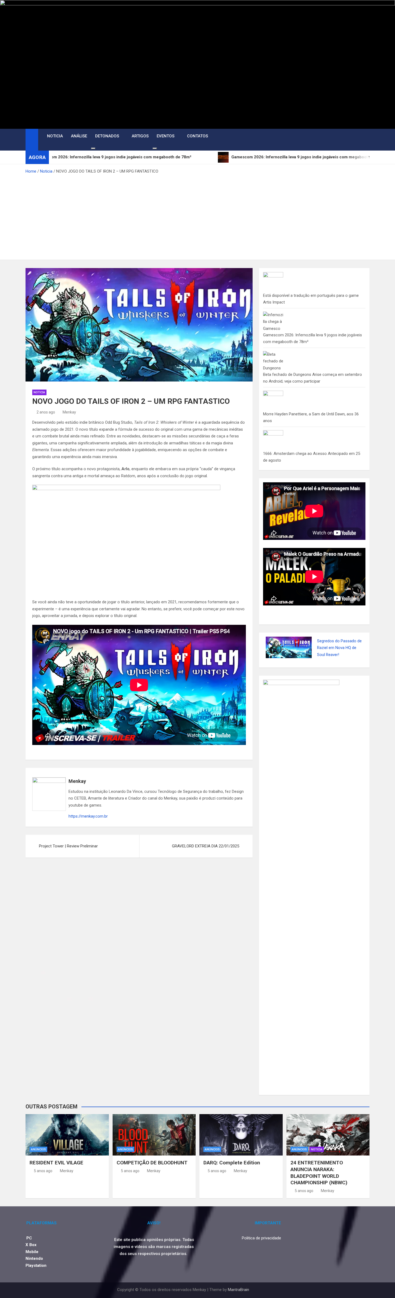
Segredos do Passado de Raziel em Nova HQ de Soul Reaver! (339, 648)
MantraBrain (238, 1289)
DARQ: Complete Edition (231, 1163)
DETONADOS (107, 136)
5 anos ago (43, 1171)
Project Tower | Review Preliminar (68, 846)
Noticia (55, 136)
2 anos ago (46, 412)
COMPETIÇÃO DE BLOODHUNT (152, 1163)
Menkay (69, 412)
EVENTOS (165, 136)
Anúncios (38, 1149)
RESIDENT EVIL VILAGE (56, 1163)
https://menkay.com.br (88, 816)
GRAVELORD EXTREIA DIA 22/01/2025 (205, 846)
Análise (79, 136)
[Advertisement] (197, 215)
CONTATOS (197, 136)
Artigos (140, 136)
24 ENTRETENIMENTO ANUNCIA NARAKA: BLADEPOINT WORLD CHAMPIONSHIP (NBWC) (318, 1173)
